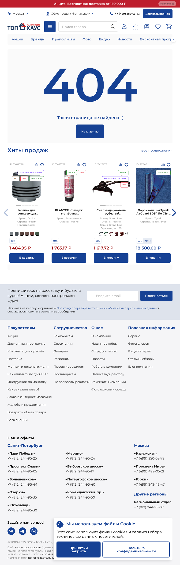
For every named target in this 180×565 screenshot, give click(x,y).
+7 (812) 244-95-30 (22, 510)
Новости (124, 39)
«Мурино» (74, 453)
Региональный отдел (152, 502)
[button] (18, 205)
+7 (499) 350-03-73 (149, 458)
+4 (126, 233)
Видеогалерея (139, 351)
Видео (104, 39)
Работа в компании (106, 366)
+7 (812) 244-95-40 (80, 484)
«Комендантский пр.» (84, 492)
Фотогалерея (138, 343)
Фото (86, 39)
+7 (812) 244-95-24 (80, 458)
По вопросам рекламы (72, 382)
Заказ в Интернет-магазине (30, 397)
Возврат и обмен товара (27, 412)
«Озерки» (16, 492)
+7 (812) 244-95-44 (22, 484)
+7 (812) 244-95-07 (149, 507)
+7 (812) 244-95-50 (80, 497)
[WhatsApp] (34, 531)
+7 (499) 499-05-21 (149, 471)
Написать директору (107, 374)
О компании (101, 336)
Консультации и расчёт (26, 351)
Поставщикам (65, 374)
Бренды (38, 39)
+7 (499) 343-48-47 (149, 484)
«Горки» (141, 479)
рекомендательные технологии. (51, 557)
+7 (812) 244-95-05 (22, 471)
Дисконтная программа (26, 343)
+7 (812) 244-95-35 (22, 497)
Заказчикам (63, 336)
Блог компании (140, 366)
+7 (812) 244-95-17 (79, 471)
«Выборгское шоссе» (84, 466)
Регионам (61, 359)
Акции (17, 39)
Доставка (15, 359)
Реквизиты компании (108, 382)
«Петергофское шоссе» (86, 479)
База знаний (18, 420)
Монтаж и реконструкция (28, 366)
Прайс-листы (63, 39)
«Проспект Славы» (24, 466)
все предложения (156, 150)
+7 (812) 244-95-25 (22, 458)
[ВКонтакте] (11, 531)
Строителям (63, 343)
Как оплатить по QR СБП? (28, 374)
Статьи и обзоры (141, 359)
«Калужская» (145, 453)
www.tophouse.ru (28, 547)
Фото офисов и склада (108, 389)
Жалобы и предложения (27, 404)
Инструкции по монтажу (27, 382)
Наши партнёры (104, 343)
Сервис (134, 336)
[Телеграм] (22, 531)
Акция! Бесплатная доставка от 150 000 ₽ (90, 4)
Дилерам (61, 351)
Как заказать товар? (23, 389)
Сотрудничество (104, 351)
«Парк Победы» (21, 453)
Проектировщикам (69, 366)
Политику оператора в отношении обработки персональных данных (107, 308)
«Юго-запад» (19, 505)
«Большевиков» (22, 479)
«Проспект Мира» (149, 466)
